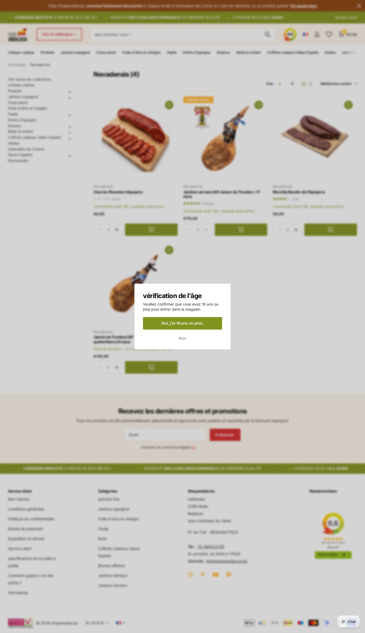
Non (183, 338)
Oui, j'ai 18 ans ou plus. (182, 323)
